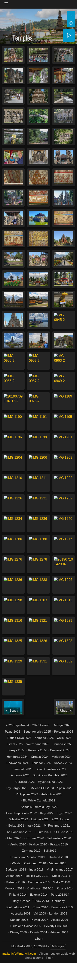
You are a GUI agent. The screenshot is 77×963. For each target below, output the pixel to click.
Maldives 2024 (61, 756)
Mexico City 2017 (37, 875)
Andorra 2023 (20, 775)
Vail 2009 (40, 913)
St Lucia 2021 (63, 832)
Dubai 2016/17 (62, 875)
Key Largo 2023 (16, 788)
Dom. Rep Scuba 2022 (21, 813)
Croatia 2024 (40, 756)
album (39, 938)
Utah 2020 (14, 838)
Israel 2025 (15, 744)
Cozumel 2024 (60, 750)
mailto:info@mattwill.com (19, 953)
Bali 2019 (50, 850)
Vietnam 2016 (15, 882)
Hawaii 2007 (39, 919)
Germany (58, 901)
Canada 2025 (61, 744)
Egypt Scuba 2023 (50, 781)
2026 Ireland (40, 725)
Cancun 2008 (19, 919)
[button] (8, 954)
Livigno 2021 (40, 819)
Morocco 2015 (14, 888)
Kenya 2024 (17, 750)
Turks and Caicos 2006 (25, 926)
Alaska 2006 (59, 919)
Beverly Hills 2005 (56, 926)
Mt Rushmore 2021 (57, 825)
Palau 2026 (12, 731)
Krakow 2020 (38, 844)
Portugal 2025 (63, 731)
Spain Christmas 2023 (51, 769)
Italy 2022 (46, 813)
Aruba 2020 (18, 844)
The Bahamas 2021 (18, 832)
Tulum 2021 (43, 832)
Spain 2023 (65, 788)
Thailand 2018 (58, 857)
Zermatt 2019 (31, 850)
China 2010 (40, 907)
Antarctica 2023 (51, 794)
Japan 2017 (14, 875)
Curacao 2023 (25, 781)
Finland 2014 (18, 894)
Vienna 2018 (57, 863)
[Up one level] (7, 37)
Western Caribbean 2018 (29, 863)
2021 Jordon (60, 819)
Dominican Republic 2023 (50, 775)
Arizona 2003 (59, 932)
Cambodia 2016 (39, 882)
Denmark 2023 (22, 769)
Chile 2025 (64, 737)
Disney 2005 (18, 932)
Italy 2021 (34, 825)
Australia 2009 (20, 913)
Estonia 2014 (39, 894)
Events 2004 (38, 932)
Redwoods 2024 (17, 763)
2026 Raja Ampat (17, 725)
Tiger (49, 957)
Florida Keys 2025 (19, 737)
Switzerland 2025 (37, 744)
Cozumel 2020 (34, 838)
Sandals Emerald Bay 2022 (39, 807)
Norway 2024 (63, 763)
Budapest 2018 (16, 869)
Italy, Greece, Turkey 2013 (31, 901)
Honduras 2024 (17, 756)
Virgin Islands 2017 (60, 869)
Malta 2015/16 (62, 882)
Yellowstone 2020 (59, 838)
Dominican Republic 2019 (27, 857)
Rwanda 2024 (37, 750)
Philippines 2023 (27, 794)
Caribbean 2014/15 (40, 888)
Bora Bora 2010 (62, 907)
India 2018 (36, 869)
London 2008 (58, 913)
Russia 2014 (65, 888)
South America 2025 (37, 731)
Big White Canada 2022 (39, 800)
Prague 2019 (59, 844)
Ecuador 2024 (41, 763)
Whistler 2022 (18, 819)
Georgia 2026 (62, 725)
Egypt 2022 (64, 813)
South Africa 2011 (17, 907)
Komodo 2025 (44, 737)
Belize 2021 (16, 825)
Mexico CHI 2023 (42, 788)
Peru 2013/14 (60, 894)
